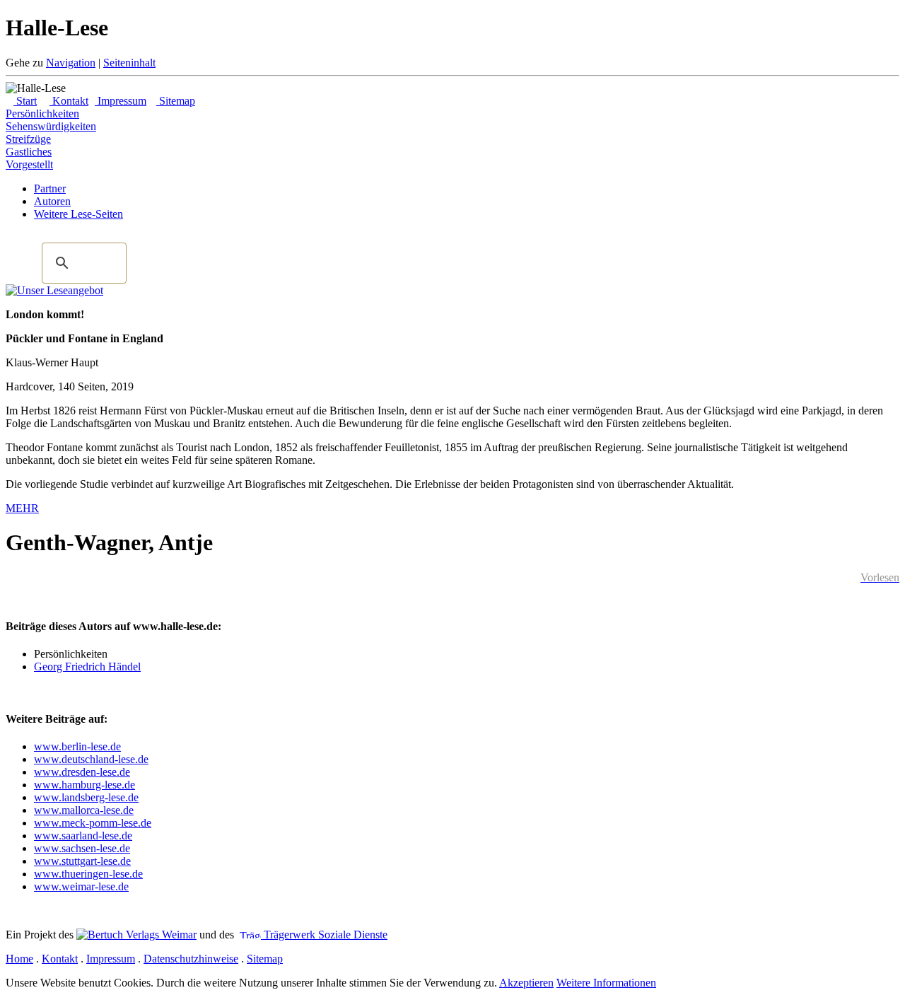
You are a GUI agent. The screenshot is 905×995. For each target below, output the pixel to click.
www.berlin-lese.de (77, 746)
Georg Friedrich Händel (87, 667)
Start (25, 101)
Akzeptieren (526, 983)
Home (19, 959)
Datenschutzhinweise (191, 959)
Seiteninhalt (129, 63)
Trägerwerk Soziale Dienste (324, 935)
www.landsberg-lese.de (86, 797)
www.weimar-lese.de (81, 886)
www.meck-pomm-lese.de (92, 823)
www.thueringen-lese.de (88, 874)
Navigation (70, 63)
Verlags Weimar (160, 935)
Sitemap (175, 101)
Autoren (52, 201)
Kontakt (68, 101)
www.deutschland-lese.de (91, 759)
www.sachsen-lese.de (82, 848)
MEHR (22, 508)
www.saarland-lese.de (83, 836)
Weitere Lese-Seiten (78, 214)
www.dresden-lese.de (82, 772)
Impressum (120, 101)
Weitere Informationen (606, 983)
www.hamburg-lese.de (84, 785)
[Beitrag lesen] (54, 290)
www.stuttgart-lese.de (82, 861)
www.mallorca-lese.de (84, 810)
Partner (50, 188)
